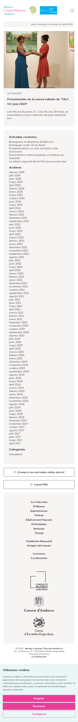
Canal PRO (40, 484)
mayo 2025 (15, 195)
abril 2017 (15, 443)
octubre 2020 (17, 329)
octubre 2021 (17, 289)
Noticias (42, 24)
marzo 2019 (16, 387)
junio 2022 (15, 263)
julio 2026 (14, 175)
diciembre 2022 (18, 247)
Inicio (33, 24)
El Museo (39, 506)
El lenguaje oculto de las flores (27, 145)
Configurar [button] (39, 714)
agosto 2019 (16, 374)
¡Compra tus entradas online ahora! (40, 472)
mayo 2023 (15, 231)
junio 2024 (15, 201)
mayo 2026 (15, 182)
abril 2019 (15, 384)
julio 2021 (14, 299)
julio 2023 (14, 224)
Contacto (39, 553)
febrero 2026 (16, 188)
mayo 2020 (15, 345)
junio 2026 (15, 178)
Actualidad (15, 454)
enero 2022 (15, 280)
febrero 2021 (16, 316)
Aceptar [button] (39, 698)
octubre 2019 (17, 368)
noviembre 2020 (18, 325)
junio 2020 (15, 342)
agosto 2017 (16, 430)
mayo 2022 (15, 267)
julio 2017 (14, 433)
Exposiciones (39, 510)
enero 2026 (15, 191)
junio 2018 (15, 410)
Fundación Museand (39, 541)
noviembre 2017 (18, 423)
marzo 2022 (16, 273)
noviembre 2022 (18, 250)
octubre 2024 (17, 198)
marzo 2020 (16, 351)
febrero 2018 (16, 417)
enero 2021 (15, 319)
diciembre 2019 (18, 361)
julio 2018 (14, 407)
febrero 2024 (16, 214)
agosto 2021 (16, 296)
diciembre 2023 (18, 217)
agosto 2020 (16, 335)
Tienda (39, 533)
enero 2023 (15, 244)
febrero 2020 (16, 355)
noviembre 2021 (18, 286)
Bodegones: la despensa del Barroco (31, 141)
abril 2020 (15, 348)
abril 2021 (15, 309)
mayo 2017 (15, 440)
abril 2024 (15, 208)
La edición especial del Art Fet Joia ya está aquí (37, 161)
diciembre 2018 (18, 397)
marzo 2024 (16, 211)
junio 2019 (15, 378)
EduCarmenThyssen (39, 519)
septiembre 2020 (19, 332)
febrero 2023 (16, 240)
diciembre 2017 (18, 420)
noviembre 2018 (18, 400)
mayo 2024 (15, 204)
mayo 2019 (15, 381)
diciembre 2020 (18, 322)
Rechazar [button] (39, 706)
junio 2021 (15, 302)
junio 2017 (15, 436)
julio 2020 (14, 338)
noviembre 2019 (18, 365)
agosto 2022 (16, 257)
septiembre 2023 (19, 221)
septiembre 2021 (19, 293)
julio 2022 (14, 260)
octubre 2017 (17, 427)
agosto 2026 (16, 172)
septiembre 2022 (19, 253)
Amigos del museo (39, 545)
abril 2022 (15, 270)
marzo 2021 (16, 312)
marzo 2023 (16, 237)
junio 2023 (15, 227)
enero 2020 (15, 358)
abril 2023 (15, 234)
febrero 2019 (16, 391)
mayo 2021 (15, 306)
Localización (39, 558)
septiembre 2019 (19, 371)
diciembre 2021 (18, 283)
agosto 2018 (16, 404)
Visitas (39, 515)
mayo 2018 (15, 414)
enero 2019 (15, 394)
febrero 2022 (16, 276)
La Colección (39, 502)
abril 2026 (15, 185)
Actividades (39, 524)
